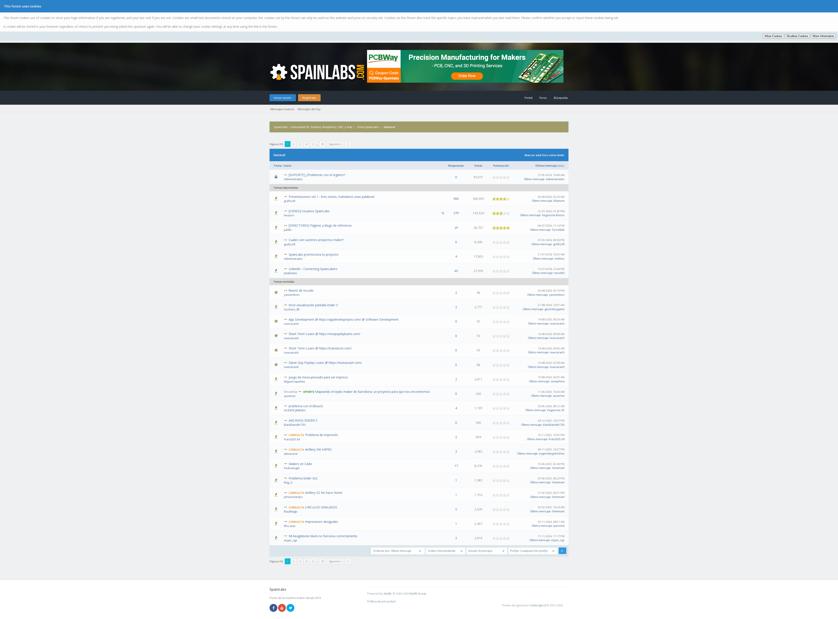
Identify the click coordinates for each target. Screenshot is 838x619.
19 (322, 144)
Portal (528, 98)
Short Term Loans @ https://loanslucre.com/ (320, 348)
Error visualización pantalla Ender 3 (313, 305)
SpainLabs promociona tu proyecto (313, 254)
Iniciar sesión (282, 98)
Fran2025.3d (292, 439)
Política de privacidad (381, 601)
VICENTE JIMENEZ (295, 410)
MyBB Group (418, 593)
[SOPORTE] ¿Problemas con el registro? (317, 175)
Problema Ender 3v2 (303, 478)
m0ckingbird (538, 605)
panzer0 (559, 526)
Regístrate (309, 98)
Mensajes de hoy (309, 109)
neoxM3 (559, 273)
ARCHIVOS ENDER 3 (303, 420)
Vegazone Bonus (553, 215)
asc (561, 166)
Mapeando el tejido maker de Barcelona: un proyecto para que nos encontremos (372, 392)
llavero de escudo (301, 290)
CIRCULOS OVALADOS (321, 507)
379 (456, 213)
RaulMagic (290, 511)
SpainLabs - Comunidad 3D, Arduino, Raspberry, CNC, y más (313, 127)
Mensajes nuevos (282, 109)
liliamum (559, 201)
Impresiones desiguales (321, 522)
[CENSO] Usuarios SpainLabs (309, 211)
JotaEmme (290, 273)
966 (456, 199)
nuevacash (291, 324)
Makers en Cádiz (300, 464)
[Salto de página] (348, 144)
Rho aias (289, 526)
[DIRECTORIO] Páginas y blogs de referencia (320, 225)
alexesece (291, 454)
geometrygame (554, 309)
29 (456, 228)
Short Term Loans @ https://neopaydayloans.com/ (324, 334)
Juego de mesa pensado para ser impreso (318, 377)
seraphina (558, 381)
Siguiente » (335, 144)
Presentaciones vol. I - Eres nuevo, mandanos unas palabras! (331, 197)
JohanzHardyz (293, 497)
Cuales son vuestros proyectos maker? (316, 240)
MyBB (387, 593)
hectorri (289, 215)
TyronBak (558, 230)
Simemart (558, 468)
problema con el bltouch (306, 406)
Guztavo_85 (292, 309)
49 (319, 201)
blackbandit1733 (295, 425)
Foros (543, 98)
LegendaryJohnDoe (552, 453)
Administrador (293, 179)
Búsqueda (561, 98)
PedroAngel (291, 468)
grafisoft (289, 201)
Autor (288, 166)
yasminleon (291, 295)
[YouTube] (282, 608)
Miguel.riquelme (294, 381)
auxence (289, 396)
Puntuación (501, 166)
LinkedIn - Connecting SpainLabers (313, 269)
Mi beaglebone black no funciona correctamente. (323, 536)
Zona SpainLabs (368, 127)
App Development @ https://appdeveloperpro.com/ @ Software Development (343, 319)
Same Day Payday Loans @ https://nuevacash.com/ (325, 363)
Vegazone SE (556, 410)
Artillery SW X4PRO (318, 449)
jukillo (288, 230)
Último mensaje (546, 166)
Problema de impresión (321, 435)
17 (456, 466)
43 (456, 271)
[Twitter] (290, 608)
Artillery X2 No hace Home (323, 493)
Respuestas (456, 166)
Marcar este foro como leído (544, 155)
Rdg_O (288, 482)
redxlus (560, 258)
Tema (277, 166)
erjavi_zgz (290, 540)
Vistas (478, 166)
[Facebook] (273, 608)
